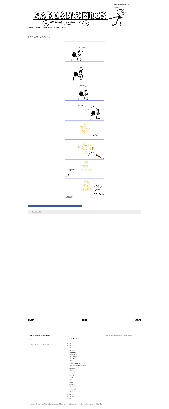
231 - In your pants (74, 361)
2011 (70, 398)
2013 (70, 394)
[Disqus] (84, 242)
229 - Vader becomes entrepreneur (78, 365)
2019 (70, 343)
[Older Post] (137, 320)
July (71, 375)
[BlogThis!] (35, 212)
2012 (70, 396)
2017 (70, 345)
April (71, 382)
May (71, 380)
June (71, 377)
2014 (70, 392)
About (38, 28)
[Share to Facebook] (38, 212)
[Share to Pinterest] (40, 212)
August (72, 373)
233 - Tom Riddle (74, 356)
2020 (70, 341)
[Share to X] (36, 212)
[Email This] (33, 212)
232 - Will (72, 358)
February (72, 386)
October (72, 368)
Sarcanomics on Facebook (51, 28)
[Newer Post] (31, 320)
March (72, 384)
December (72, 352)
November (73, 354)
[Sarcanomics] (30, 340)
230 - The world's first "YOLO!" (77, 363)
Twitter (64, 28)
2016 (70, 348)
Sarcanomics (33, 337)
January (72, 389)
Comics (30, 28)
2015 (70, 350)
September (73, 370)
